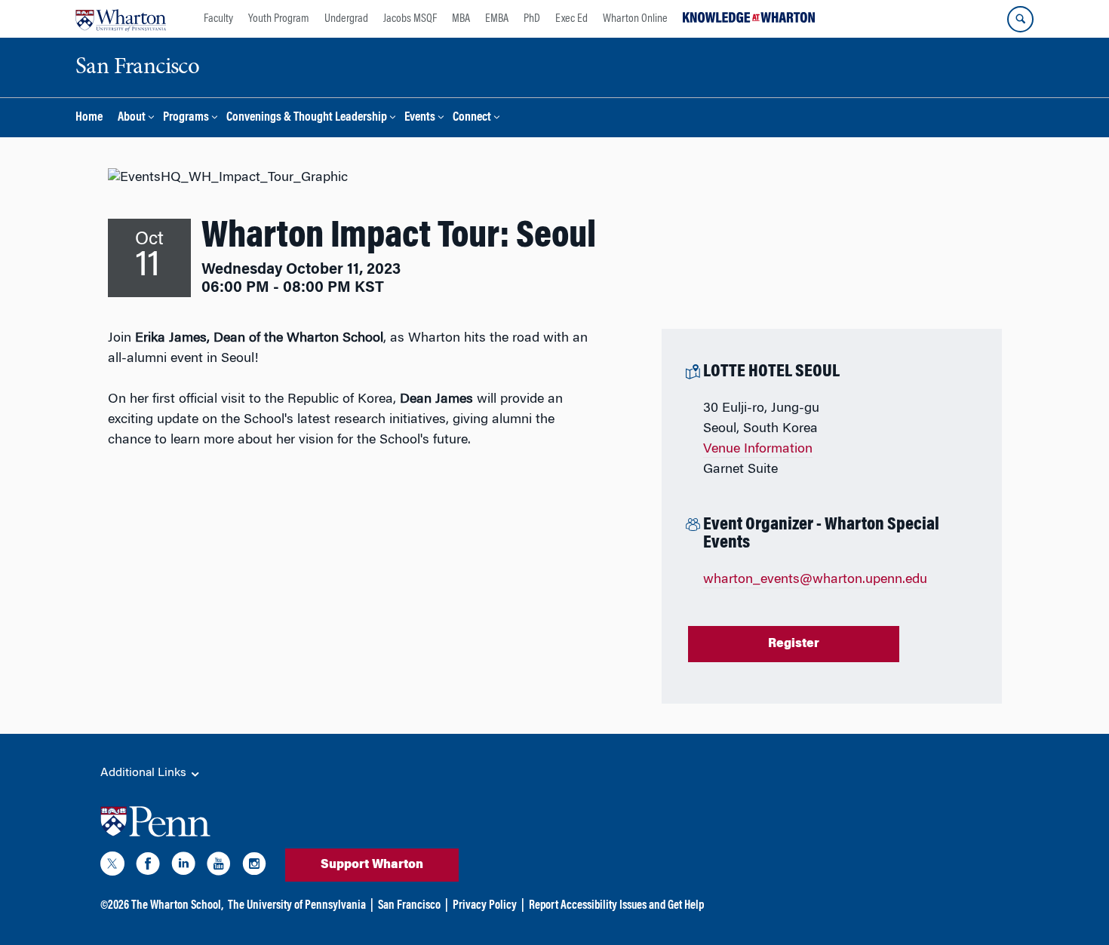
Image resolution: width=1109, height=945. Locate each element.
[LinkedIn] (183, 866)
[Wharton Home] (120, 19)
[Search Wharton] (1020, 19)
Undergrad (346, 19)
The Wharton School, (177, 906)
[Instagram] (254, 866)
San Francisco (409, 906)
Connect (472, 118)
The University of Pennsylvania (297, 906)
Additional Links (144, 773)
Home (89, 118)
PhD (532, 19)
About (132, 118)
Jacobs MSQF (410, 19)
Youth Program (278, 19)
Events (419, 118)
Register (793, 644)
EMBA (496, 19)
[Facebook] (148, 866)
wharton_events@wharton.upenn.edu (815, 580)
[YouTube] (219, 866)
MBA (461, 19)
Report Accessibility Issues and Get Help (616, 906)
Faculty (218, 19)
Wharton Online (635, 19)
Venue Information (758, 449)
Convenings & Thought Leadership (306, 118)
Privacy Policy (485, 906)
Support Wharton (372, 865)
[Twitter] (112, 866)
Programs (186, 118)
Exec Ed (571, 19)
